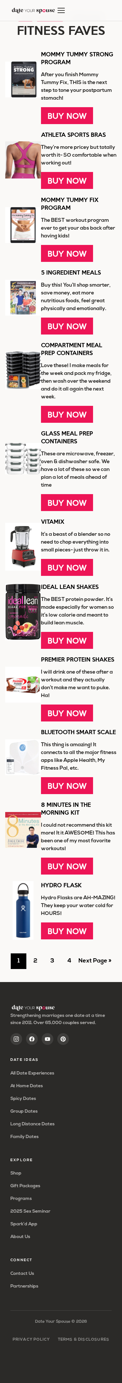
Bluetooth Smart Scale (78, 732)
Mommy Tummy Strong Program (77, 58)
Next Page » (94, 963)
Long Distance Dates (32, 1124)
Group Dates (24, 1111)
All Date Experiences (32, 1073)
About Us (20, 1236)
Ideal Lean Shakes (70, 586)
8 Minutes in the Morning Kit (66, 808)
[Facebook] (32, 1039)
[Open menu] (61, 10)
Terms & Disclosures (84, 1340)
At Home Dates (26, 1086)
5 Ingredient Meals (71, 272)
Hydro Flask (61, 885)
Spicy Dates (23, 1098)
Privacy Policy (31, 1340)
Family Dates (24, 1136)
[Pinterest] (63, 1039)
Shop (15, 1173)
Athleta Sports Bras (73, 134)
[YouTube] (47, 1039)
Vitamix (52, 521)
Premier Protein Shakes (77, 659)
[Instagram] (16, 1039)
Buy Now (67, 115)
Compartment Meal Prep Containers (71, 349)
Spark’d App (23, 1224)
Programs (21, 1198)
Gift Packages (25, 1186)
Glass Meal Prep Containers (67, 437)
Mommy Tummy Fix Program (70, 203)
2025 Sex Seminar (30, 1211)
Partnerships (24, 1286)
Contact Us (22, 1273)
